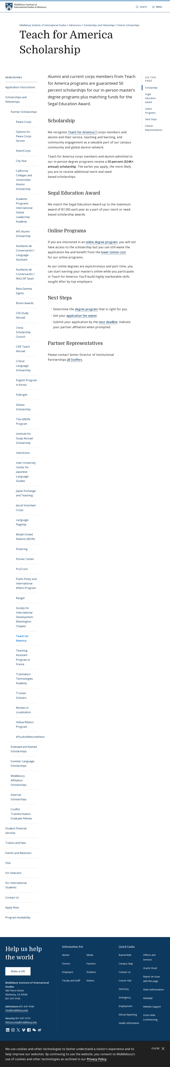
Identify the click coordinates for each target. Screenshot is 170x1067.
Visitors (90, 980)
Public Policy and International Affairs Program (26, 583)
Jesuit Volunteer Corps (26, 508)
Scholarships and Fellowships (99, 25)
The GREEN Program (23, 421)
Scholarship (151, 87)
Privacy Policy (97, 1059)
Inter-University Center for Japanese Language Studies (26, 472)
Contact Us (12, 897)
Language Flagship (22, 522)
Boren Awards (25, 303)
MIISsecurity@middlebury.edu (21, 1022)
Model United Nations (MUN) (25, 537)
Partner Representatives (153, 127)
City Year (21, 161)
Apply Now (12, 907)
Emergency (125, 997)
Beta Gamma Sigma (24, 291)
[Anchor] (78, 120)
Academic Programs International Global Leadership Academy (24, 210)
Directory (124, 989)
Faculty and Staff (71, 980)
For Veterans (13, 873)
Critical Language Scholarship (23, 365)
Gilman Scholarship (23, 407)
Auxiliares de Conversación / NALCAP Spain (25, 274)
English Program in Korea (26, 382)
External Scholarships (19, 797)
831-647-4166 (26, 1006)
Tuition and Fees (15, 843)
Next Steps (151, 119)
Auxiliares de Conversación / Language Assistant (25, 252)
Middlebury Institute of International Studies (42, 25)
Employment (125, 1006)
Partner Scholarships (128, 25)
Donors (66, 963)
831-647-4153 (22, 1018)
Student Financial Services (16, 831)
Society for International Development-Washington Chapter (25, 617)
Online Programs (150, 110)
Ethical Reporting (128, 1014)
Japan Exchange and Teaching (26, 493)
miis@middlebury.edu (16, 1010)
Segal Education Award (150, 98)
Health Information (129, 1023)
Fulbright (21, 394)
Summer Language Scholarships (22, 763)
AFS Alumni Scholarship (23, 234)
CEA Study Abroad (22, 315)
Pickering (22, 549)
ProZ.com (22, 569)
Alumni (65, 954)
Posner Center (25, 559)
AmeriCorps (23, 151)
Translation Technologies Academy (24, 678)
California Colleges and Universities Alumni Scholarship (24, 180)
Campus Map (126, 963)
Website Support (152, 1006)
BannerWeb (125, 954)
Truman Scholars (21, 695)
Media (89, 954)
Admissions (75, 25)
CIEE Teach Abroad (23, 349)
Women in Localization (23, 710)
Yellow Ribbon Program (25, 724)
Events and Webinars (18, 853)
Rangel (20, 598)
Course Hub (125, 980)
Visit (8, 863)
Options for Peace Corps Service (23, 136)
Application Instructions (20, 87)
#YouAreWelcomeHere (26, 737)
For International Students (16, 885)
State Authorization (153, 989)
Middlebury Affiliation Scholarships (19, 780)
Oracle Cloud (150, 968)
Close (156, 1048)
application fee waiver (81, 316)
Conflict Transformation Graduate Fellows (21, 813)
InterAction (23, 453)
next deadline (108, 322)
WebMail (147, 998)
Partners (91, 963)
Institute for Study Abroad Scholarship (24, 438)
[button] (141, 6)
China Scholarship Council (23, 332)
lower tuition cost (113, 252)
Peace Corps (23, 122)
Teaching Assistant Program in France (23, 657)
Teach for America (22, 638)
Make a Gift (18, 971)
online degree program (102, 242)
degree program (86, 309)
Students (91, 972)
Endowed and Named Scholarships (24, 749)
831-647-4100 (12, 998)
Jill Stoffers (74, 360)
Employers (67, 972)
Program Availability (17, 917)
